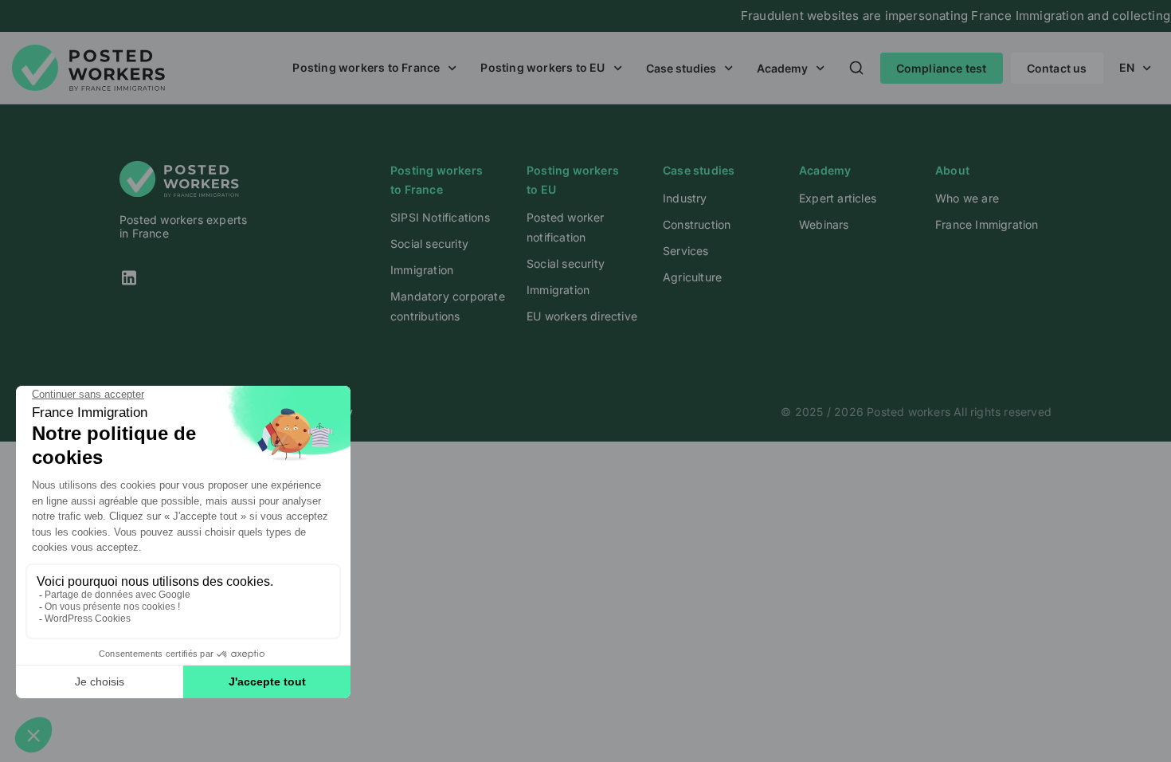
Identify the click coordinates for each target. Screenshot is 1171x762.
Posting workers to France (366, 67)
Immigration (421, 270)
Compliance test (941, 68)
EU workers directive (582, 316)
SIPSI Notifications (440, 217)
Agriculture (692, 277)
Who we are (967, 198)
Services (686, 250)
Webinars (824, 224)
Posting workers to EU (542, 67)
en (1126, 67)
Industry (685, 198)
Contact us (1057, 68)
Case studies (681, 68)
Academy (782, 68)
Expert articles (837, 198)
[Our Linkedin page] (199, 278)
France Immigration (987, 224)
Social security (429, 243)
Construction (696, 224)
